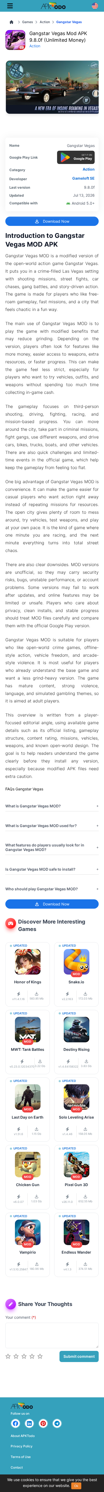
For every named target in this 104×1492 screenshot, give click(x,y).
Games (27, 22)
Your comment (20, 1317)
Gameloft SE (83, 178)
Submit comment (79, 1356)
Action (45, 22)
